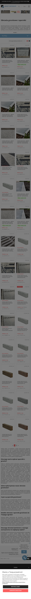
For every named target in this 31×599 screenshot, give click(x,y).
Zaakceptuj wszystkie (16, 590)
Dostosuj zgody (15, 586)
